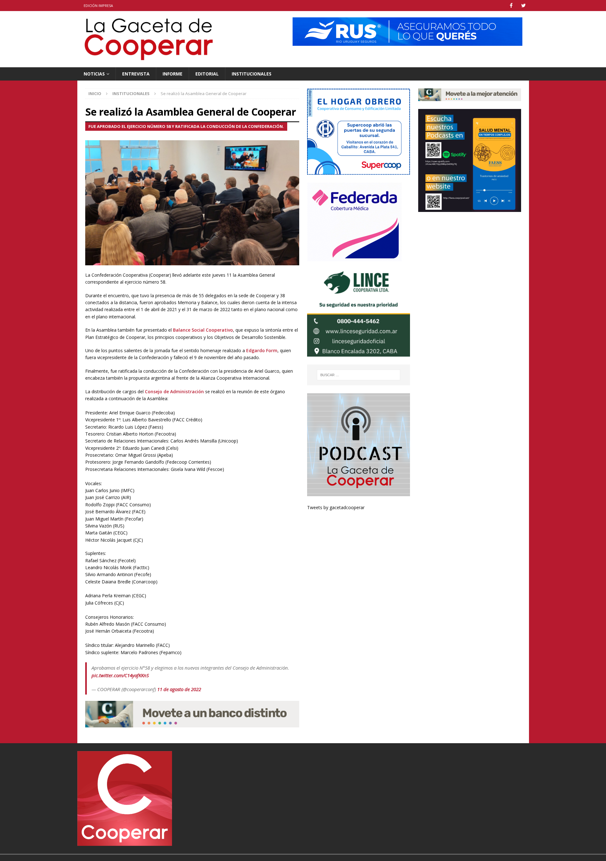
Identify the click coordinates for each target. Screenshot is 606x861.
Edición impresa (98, 5)
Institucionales (251, 74)
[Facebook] (511, 5)
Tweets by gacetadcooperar (336, 507)
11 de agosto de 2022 (179, 689)
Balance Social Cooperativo (203, 330)
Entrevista (136, 74)
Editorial (207, 74)
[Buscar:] (358, 375)
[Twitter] (523, 5)
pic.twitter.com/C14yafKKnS (120, 675)
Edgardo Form (261, 350)
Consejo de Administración (174, 391)
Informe (172, 74)
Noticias (94, 74)
